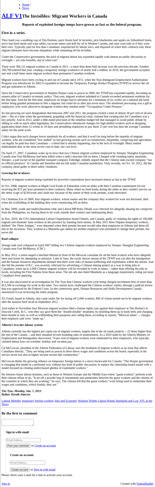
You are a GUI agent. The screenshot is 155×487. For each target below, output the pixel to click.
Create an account (45, 445)
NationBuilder (144, 483)
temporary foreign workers (38, 400)
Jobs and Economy (65, 400)
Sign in (6, 483)
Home (25, 4)
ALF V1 (12, 15)
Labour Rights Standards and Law (118, 400)
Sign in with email (44, 469)
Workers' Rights (87, 400)
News (25, 8)
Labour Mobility (11, 400)
